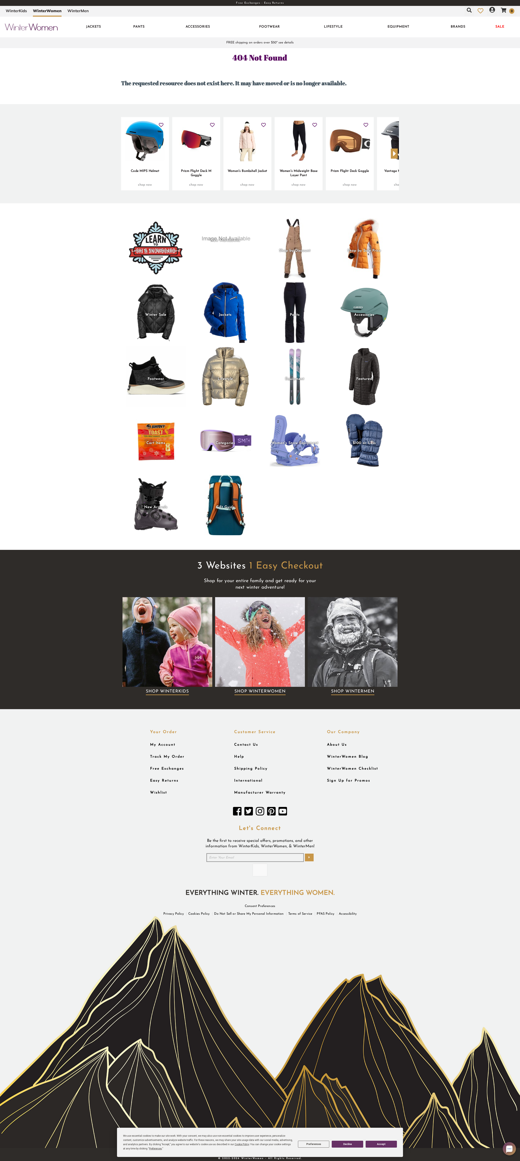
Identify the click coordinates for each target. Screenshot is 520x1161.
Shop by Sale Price (364, 250)
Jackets (93, 26)
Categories (225, 443)
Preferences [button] (155, 1148)
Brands (458, 26)
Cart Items (155, 443)
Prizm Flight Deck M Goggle (196, 173)
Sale (499, 26)
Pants (139, 26)
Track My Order (167, 756)
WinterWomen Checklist (352, 768)
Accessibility (348, 913)
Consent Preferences (260, 906)
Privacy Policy (173, 913)
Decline (347, 1144)
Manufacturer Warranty (260, 792)
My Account (163, 744)
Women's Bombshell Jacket (247, 171)
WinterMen (78, 10)
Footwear (269, 26)
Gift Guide (225, 507)
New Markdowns (225, 240)
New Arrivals (155, 507)
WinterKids (16, 10)
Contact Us (246, 744)
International (248, 780)
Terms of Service (300, 913)
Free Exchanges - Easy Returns (260, 3)
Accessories (198, 26)
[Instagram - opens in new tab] (260, 812)
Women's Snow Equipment (294, 443)
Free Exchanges (167, 768)
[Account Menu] (492, 11)
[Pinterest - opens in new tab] (271, 812)
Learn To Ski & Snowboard (156, 250)
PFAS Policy (325, 913)
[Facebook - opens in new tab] (237, 812)
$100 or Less (364, 443)
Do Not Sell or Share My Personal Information (249, 913)
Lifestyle (333, 26)
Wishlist (158, 792)
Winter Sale (155, 315)
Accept (381, 1144)
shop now (145, 184)
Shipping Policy (251, 768)
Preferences (313, 1144)
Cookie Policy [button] (242, 1144)
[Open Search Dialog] (469, 11)
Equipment (398, 26)
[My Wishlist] (480, 11)
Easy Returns (164, 780)
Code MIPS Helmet (145, 171)
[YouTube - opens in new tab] (282, 812)
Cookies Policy (199, 913)
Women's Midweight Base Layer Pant (299, 173)
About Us (337, 744)
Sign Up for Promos (348, 780)
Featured (364, 379)
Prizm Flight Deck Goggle (350, 171)
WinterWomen (47, 10)
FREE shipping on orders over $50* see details (260, 42)
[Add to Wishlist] (161, 123)
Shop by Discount (295, 250)
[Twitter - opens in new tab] (248, 812)
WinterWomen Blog (347, 756)
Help (239, 756)
